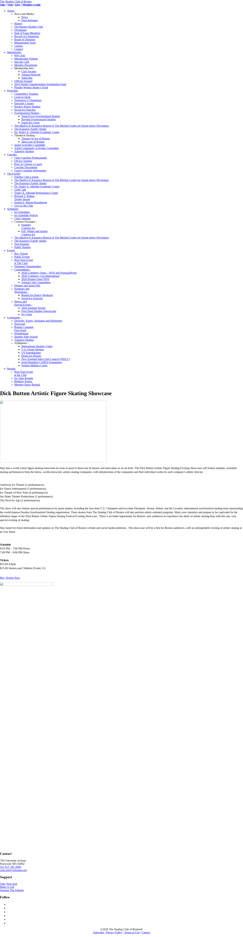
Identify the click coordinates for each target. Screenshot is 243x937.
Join (2, 4)
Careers (145, 932)
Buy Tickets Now (10, 577)
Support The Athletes (12, 890)
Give (17, 4)
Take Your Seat (8, 883)
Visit (10, 4)
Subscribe (98, 932)
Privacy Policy (114, 932)
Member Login (31, 4)
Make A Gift (7, 887)
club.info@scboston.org (13, 870)
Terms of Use (131, 932)
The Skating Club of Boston (16, 1)
